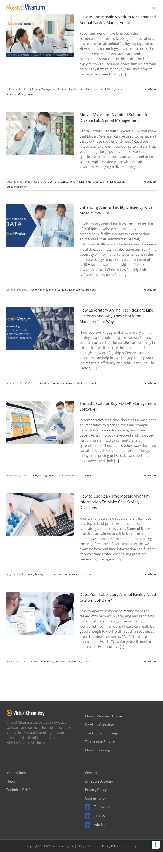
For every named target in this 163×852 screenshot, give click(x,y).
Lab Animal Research (112, 181)
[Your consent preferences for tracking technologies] (156, 845)
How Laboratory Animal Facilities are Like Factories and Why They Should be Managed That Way (116, 316)
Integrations (16, 772)
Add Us (99, 824)
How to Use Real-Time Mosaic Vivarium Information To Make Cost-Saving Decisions (115, 501)
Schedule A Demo (99, 781)
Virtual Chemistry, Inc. (61, 846)
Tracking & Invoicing (101, 733)
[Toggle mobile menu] (154, 7)
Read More (150, 89)
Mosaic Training (97, 750)
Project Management (110, 89)
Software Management (20, 94)
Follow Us (101, 806)
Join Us (99, 815)
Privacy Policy (96, 789)
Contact (91, 772)
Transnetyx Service (100, 741)
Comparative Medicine (71, 89)
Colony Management (44, 89)
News (10, 781)
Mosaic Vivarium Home (103, 716)
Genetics (91, 89)
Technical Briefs (18, 789)
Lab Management (16, 187)
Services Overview (99, 724)
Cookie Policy (95, 798)
